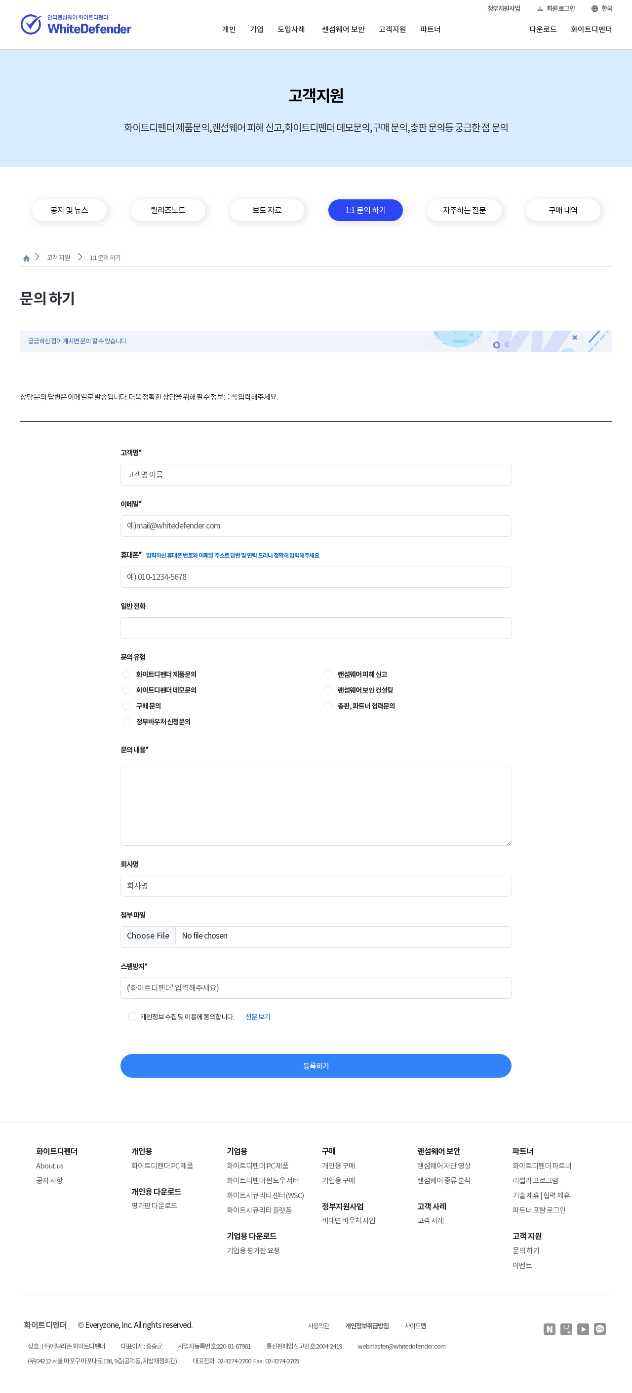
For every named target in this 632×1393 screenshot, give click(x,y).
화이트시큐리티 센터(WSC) (265, 1195)
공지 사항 (49, 1180)
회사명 (129, 864)
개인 (229, 29)
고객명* (130, 452)
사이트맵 (415, 1326)
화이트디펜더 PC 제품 (162, 1165)
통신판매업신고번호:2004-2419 (304, 1346)
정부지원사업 (503, 8)
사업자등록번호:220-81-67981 (214, 1346)
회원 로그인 (561, 8)
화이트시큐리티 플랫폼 (259, 1210)
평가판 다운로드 (154, 1205)
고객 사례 (430, 1220)
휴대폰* (219, 555)
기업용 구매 (338, 1180)
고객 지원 (58, 258)
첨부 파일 (132, 915)
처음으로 (26, 258)
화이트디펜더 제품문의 (166, 674)
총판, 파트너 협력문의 (366, 706)
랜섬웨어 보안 (343, 29)
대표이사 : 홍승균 (141, 1346)
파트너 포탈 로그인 (539, 1210)
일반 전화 (132, 606)
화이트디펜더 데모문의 (166, 690)
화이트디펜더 (591, 29)
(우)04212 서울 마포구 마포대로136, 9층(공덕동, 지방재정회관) (102, 1361)
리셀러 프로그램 (535, 1180)
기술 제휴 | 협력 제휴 (541, 1195)
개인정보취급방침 (367, 1326)
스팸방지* (133, 966)
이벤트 (522, 1265)
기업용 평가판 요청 (253, 1250)
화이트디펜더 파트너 (542, 1165)
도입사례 (291, 29)
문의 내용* (134, 749)
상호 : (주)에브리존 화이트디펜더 (66, 1346)
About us (49, 1165)
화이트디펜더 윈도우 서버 (263, 1180)
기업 (257, 29)
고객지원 (392, 29)
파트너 (430, 29)
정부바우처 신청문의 (163, 721)
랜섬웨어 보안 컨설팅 (365, 690)
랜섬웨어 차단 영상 (444, 1165)
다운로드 (543, 29)
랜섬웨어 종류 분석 (444, 1180)
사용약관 (318, 1326)
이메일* (130, 504)
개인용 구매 (338, 1165)
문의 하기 (526, 1250)
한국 (606, 8)
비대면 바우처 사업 (348, 1220)
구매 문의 (148, 706)
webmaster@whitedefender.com (401, 1346)
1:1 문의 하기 (105, 258)
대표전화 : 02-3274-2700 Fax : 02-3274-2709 (246, 1361)
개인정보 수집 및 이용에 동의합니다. (187, 1017)
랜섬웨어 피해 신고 (362, 674)
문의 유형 (132, 657)
